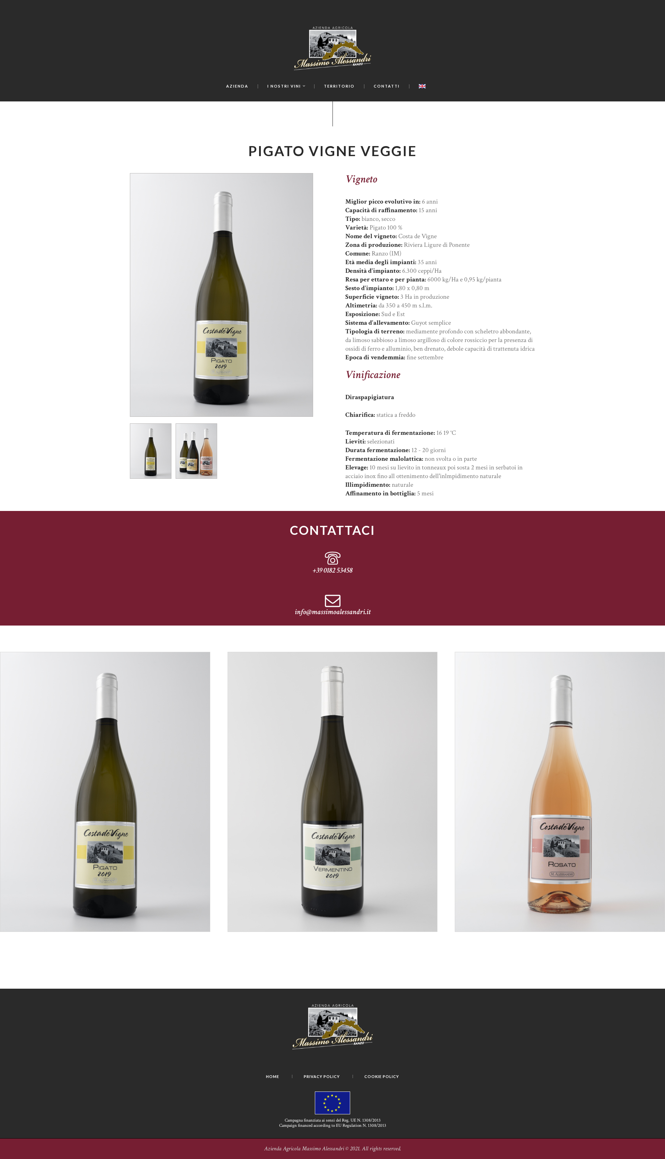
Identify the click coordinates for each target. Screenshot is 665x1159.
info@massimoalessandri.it (333, 612)
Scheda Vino (108, 712)
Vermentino (332, 690)
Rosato (560, 690)
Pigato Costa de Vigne (105, 690)
